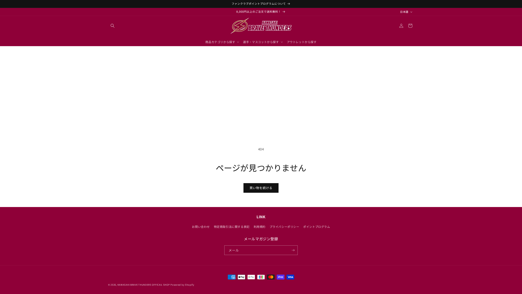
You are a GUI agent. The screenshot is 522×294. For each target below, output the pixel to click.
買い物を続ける (261, 188)
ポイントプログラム (316, 227)
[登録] (293, 250)
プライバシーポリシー (284, 227)
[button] (112, 25)
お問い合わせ (201, 227)
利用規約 (259, 227)
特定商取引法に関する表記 (232, 227)
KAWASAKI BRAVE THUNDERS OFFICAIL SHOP (143, 284)
